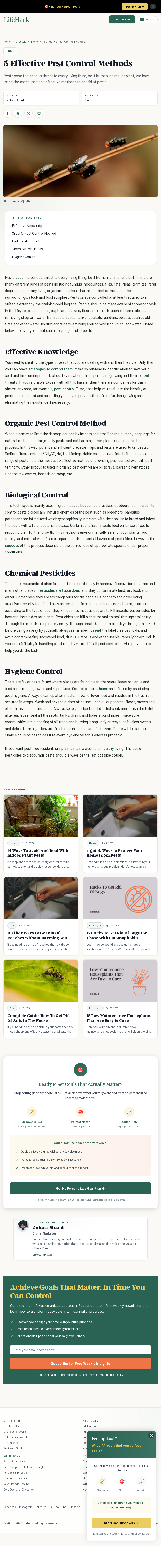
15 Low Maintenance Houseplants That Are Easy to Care (119, 1018)
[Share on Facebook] (7, 113)
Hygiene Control (24, 257)
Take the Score (122, 19)
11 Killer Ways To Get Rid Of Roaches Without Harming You (37, 935)
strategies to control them (51, 368)
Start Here (12, 1420)
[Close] (153, 6)
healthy (107, 748)
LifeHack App (91, 1426)
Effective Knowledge (28, 225)
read (97, 630)
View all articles (42, 1255)
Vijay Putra (28, 201)
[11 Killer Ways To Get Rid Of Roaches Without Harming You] (41, 898)
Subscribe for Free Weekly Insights (80, 1363)
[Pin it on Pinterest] (18, 113)
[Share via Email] (39, 113)
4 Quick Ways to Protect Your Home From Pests (115, 853)
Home (7, 41)
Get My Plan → (134, 6)
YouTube (61, 1507)
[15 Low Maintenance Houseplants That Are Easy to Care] (120, 981)
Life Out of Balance (15, 1478)
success (12, 545)
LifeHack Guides (13, 1426)
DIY (12, 925)
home (103, 688)
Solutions (12, 1456)
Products (91, 1420)
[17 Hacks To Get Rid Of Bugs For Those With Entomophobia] (120, 898)
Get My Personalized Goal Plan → (80, 1188)
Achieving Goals (13, 1448)
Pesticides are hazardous (58, 590)
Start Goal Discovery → (121, 1523)
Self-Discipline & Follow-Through (23, 1467)
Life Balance (10, 1442)
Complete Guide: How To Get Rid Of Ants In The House (38, 1018)
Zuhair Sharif (15, 100)
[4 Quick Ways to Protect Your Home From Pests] (120, 815)
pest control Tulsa (69, 388)
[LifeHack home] (16, 19)
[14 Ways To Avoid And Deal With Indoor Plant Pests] (41, 815)
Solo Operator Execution (18, 1489)
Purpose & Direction (15, 1472)
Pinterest (42, 1507)
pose (19, 277)
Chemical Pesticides (27, 249)
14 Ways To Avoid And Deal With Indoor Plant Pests (37, 853)
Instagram (25, 1507)
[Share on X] (28, 113)
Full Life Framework (15, 1437)
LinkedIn (75, 1507)
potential (145, 375)
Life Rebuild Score (14, 1431)
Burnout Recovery (14, 1461)
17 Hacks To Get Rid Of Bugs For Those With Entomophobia (117, 935)
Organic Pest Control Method (34, 233)
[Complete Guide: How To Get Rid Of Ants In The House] (41, 981)
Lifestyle (21, 41)
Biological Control (25, 241)
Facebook (9, 1507)
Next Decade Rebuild (16, 1484)
